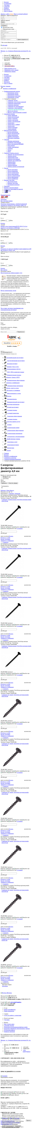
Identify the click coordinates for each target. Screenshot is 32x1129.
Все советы (4, 270)
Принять (28, 1120)
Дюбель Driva (11, 162)
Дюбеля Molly (12, 163)
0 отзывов (20, 528)
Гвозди (6, 168)
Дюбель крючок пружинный (16, 166)
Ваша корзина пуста (10, 68)
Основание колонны (13, 184)
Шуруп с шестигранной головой (17, 112)
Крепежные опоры (13, 94)
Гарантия (6, 6)
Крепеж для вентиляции (11, 187)
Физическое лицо (8, 27)
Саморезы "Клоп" (13, 100)
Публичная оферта (9, 1030)
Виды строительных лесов (8, 290)
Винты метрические (13, 133)
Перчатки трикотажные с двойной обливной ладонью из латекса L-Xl (14, 204)
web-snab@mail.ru (15, 1002)
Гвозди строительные (14, 175)
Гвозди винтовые (13, 169)
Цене (8, 490)
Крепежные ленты (13, 93)
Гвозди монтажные (13, 174)
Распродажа (7, 190)
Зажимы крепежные (13, 141)
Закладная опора (12, 181)
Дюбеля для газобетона (14, 160)
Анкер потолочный (13, 117)
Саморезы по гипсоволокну (16, 106)
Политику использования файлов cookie (11, 1126)
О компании (7, 3)
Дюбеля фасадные (13, 157)
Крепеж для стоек (9, 180)
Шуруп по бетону (13, 111)
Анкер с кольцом (12, 118)
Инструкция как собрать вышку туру (11, 273)
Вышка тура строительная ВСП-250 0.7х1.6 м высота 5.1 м (14, 227)
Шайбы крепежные (13, 136)
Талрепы (10, 148)
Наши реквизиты (9, 1011)
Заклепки (7, 186)
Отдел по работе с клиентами (12, 1015)
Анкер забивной (12, 115)
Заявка (11, 14)
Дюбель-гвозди (12, 156)
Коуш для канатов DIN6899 (15, 144)
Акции (6, 192)
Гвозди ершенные (13, 171)
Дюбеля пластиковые (14, 159)
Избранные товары (10, 71)
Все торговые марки (7, 201)
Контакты (7, 9)
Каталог (6, 2)
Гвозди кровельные (13, 172)
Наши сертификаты (10, 1009)
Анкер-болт (11, 123)
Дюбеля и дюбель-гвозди (11, 153)
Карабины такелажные (14, 142)
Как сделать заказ (9, 1024)
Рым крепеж (11, 145)
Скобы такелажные (13, 147)
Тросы (9, 150)
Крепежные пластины (14, 96)
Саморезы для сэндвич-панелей (17, 102)
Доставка (6, 5)
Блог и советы (8, 11)
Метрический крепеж (10, 130)
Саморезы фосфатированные (16, 109)
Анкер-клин (11, 126)
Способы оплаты (9, 1025)
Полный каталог (5, 195)
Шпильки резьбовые (13, 138)
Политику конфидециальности (10, 1124)
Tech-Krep (5, 478)
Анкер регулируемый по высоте (13, 189)
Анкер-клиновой (12, 127)
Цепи (9, 151)
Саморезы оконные (13, 105)
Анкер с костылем (13, 120)
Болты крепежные (13, 132)
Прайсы (6, 8)
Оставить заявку (9, 66)
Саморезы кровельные (14, 103)
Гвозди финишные (13, 177)
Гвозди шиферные (13, 178)
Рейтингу (3, 490)
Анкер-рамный (12, 129)
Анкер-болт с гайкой (14, 124)
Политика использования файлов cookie (15, 1027)
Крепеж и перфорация (9, 88)
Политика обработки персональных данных (17, 1028)
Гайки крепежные (13, 135)
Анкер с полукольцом (14, 121)
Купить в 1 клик (5, 537)
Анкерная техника (9, 114)
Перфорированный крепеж (12, 91)
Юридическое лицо (8, 29)
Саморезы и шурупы (10, 457)
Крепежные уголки (13, 97)
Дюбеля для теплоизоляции (16, 154)
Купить (3, 223)
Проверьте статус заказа (11, 70)
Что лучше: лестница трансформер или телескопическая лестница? (12, 309)
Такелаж (6, 139)
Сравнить (5, 542)
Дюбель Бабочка (12, 165)
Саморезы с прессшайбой (15, 108)
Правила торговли (9, 1031)
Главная (6, 453)
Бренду (12, 490)
